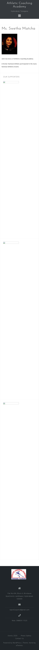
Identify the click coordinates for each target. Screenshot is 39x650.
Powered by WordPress (12, 643)
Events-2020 (12, 636)
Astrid (31, 643)
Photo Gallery (26, 636)
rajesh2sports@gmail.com (19, 610)
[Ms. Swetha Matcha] (9, 44)
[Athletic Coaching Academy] (18, 574)
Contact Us (19, 638)
